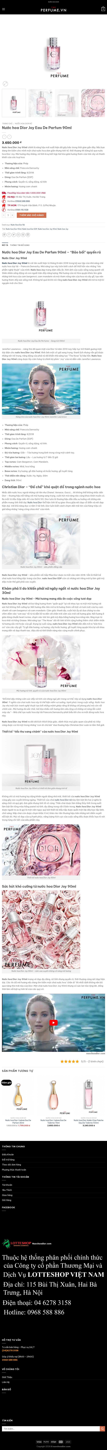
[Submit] (102, 1428)
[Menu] (3, 9)
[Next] (99, 53)
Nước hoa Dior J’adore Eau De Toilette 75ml (53, 1121)
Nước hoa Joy (63, 229)
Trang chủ (7, 123)
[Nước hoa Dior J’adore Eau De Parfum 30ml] (18, 1096)
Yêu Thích (7, 1190)
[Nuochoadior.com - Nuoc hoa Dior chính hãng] (53, 9)
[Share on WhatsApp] (4, 235)
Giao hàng (7, 1195)
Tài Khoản (7, 1185)
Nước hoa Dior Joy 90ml (47, 229)
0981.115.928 (21, 210)
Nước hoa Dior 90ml (14, 229)
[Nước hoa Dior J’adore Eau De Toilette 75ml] (53, 1096)
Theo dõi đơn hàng (11, 1164)
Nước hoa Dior (35, 502)
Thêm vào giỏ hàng (31, 215)
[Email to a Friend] (18, 235)
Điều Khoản (8, 1154)
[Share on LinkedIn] (28, 235)
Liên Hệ (6, 1382)
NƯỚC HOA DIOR (53, 2)
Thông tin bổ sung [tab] (19, 245)
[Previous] (7, 53)
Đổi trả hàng (8, 1159)
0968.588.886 (22, 201)
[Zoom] (5, 83)
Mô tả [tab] (5, 245)
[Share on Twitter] (14, 235)
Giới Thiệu (7, 1377)
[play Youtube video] (53, 1023)
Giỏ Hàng (6, 1200)
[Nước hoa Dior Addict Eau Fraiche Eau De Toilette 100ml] (88, 1096)
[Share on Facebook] (9, 235)
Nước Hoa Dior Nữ (23, 123)
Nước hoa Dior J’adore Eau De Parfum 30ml (18, 1121)
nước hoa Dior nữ (63, 800)
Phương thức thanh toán (14, 1169)
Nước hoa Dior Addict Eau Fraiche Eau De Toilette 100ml (88, 1121)
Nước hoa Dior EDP (29, 229)
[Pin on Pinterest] (23, 235)
